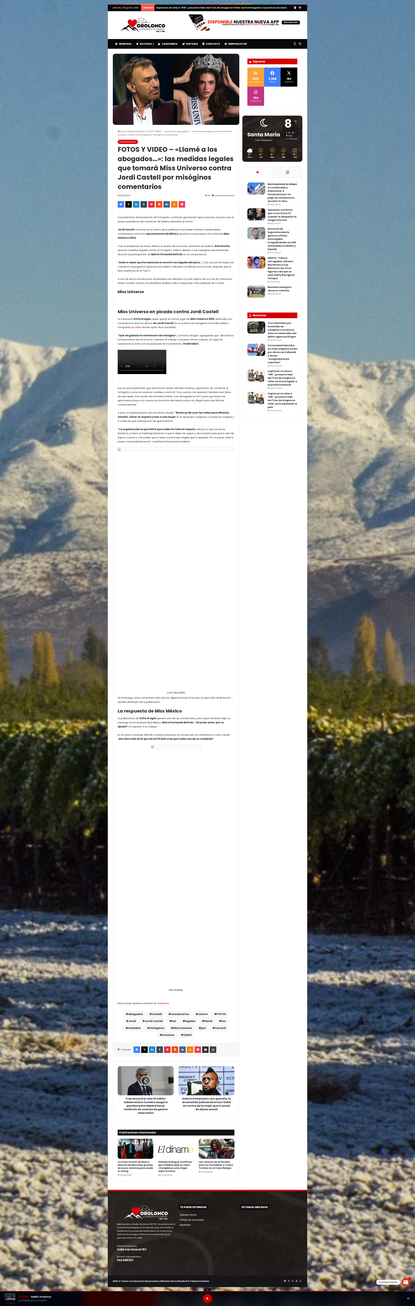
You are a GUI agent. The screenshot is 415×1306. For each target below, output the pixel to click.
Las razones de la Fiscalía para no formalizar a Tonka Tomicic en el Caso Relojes (216, 1165)
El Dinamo (163, 1003)
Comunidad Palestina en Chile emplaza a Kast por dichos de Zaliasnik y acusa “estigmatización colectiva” (221, 7)
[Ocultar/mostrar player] (207, 1289)
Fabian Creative (199, 1281)
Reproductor (237, 44)
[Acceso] (295, 8)
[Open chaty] (406, 1282)
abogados (135, 1014)
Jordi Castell (154, 1021)
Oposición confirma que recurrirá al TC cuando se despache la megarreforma (282, 215)
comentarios (180, 1014)
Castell (157, 1014)
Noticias (145, 44)
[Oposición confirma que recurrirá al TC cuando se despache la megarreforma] (256, 214)
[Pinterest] (151, 204)
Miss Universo (182, 1028)
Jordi (132, 1021)
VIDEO (188, 1035)
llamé (208, 1021)
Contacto (212, 44)
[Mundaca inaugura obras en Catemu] (256, 291)
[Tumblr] (144, 204)
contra (203, 1014)
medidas (134, 1028)
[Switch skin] (295, 44)
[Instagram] (293, 1281)
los (223, 1021)
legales (190, 1021)
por (203, 1028)
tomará (220, 1028)
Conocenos (169, 44)
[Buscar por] (299, 44)
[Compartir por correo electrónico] (205, 1049)
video (138, 327)
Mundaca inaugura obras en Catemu (279, 288)
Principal (125, 44)
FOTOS (221, 1014)
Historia (191, 44)
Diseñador (184, 1224)
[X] (128, 204)
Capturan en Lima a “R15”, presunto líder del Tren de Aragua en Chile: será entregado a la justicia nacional (282, 378)
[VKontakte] (166, 204)
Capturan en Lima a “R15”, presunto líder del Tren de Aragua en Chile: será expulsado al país (282, 400)
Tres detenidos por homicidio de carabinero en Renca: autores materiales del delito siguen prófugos (282, 329)
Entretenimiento (136, 131)
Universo (168, 1035)
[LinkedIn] (136, 204)
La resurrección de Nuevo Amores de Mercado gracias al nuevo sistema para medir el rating (135, 1166)
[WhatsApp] (300, 1281)
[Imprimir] (213, 1049)
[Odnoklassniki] (174, 204)
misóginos (157, 1028)
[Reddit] (159, 204)
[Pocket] (182, 204)
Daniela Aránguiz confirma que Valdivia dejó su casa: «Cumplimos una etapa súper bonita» (175, 1166)
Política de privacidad (191, 1219)
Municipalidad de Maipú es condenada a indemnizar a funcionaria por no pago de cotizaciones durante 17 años (282, 192)
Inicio (123, 131)
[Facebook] (121, 204)
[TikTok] (296, 1281)
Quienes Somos (187, 1214)
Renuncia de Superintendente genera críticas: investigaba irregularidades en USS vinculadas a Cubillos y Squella (282, 239)
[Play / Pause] (207, 1298)
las (174, 1021)
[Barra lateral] (299, 8)
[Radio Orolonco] (143, 25)
